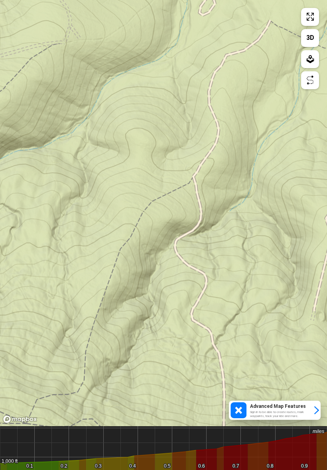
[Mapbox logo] (19, 419)
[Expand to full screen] (310, 17)
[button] (275, 410)
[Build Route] (310, 80)
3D (310, 37)
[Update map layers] (310, 59)
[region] (163, 213)
